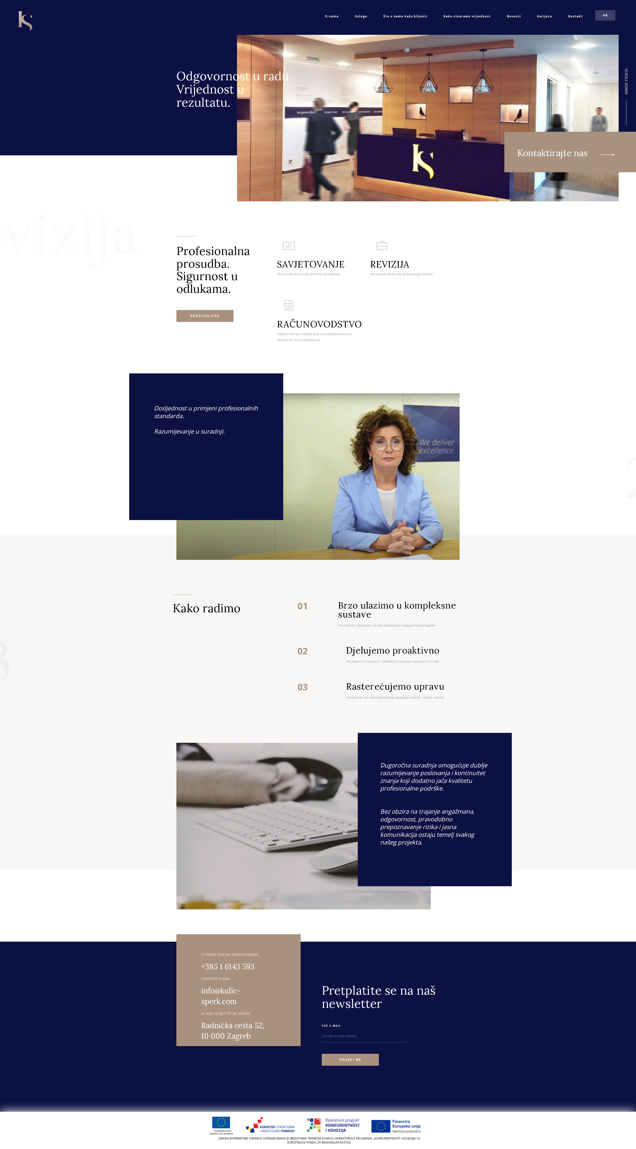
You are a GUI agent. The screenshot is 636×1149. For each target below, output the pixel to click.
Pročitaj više (205, 316)
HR (605, 15)
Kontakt (575, 16)
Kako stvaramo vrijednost (467, 16)
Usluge (361, 16)
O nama (332, 16)
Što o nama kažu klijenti (405, 16)
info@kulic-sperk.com (221, 996)
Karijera (544, 16)
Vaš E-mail (331, 1025)
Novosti (514, 16)
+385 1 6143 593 (228, 966)
